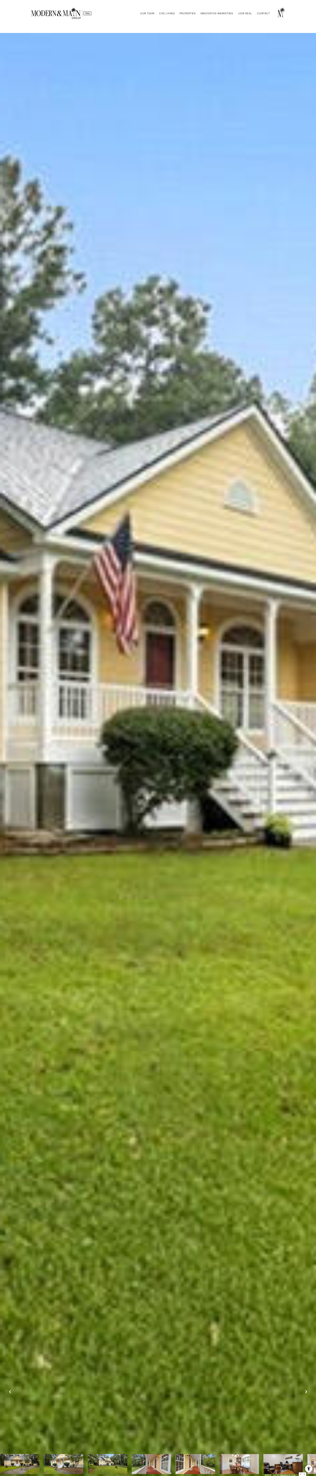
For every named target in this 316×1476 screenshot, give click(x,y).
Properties (188, 13)
